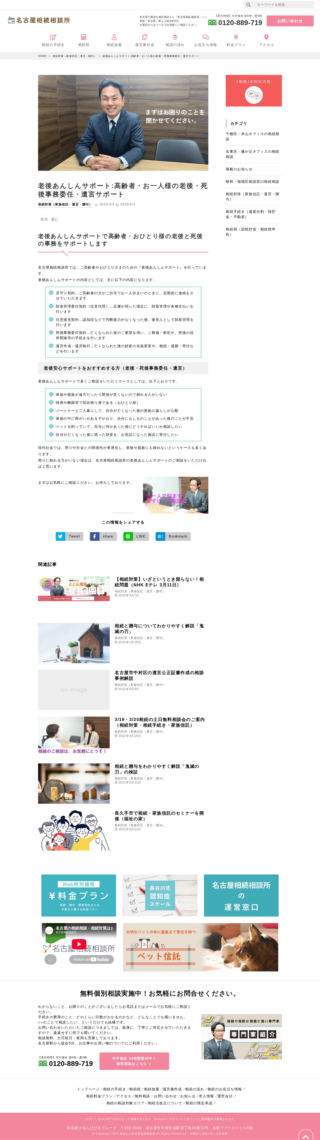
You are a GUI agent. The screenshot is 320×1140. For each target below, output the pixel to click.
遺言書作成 (172, 1089)
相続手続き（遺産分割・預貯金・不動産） (251, 214)
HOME (42, 56)
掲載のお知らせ (239, 169)
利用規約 (207, 1119)
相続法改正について (165, 1103)
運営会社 (225, 1096)
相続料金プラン (99, 1096)
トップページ (88, 1089)
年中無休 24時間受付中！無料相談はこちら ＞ (134, 1061)
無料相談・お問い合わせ (156, 1096)
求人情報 (206, 1096)
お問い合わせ (290, 21)
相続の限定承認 (199, 1103)
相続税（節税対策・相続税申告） (251, 231)
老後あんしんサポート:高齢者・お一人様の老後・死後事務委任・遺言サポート (151, 56)
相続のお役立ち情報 (225, 1089)
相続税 (135, 1089)
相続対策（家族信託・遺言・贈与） (75, 56)
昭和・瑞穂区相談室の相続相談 (252, 181)
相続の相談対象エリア (125, 1103)
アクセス (123, 1096)
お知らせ (187, 1096)
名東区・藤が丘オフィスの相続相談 (252, 154)
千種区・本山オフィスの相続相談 (252, 136)
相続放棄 (151, 1089)
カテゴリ (238, 123)
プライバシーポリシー (184, 1119)
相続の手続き (114, 1089)
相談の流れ (194, 1089)
